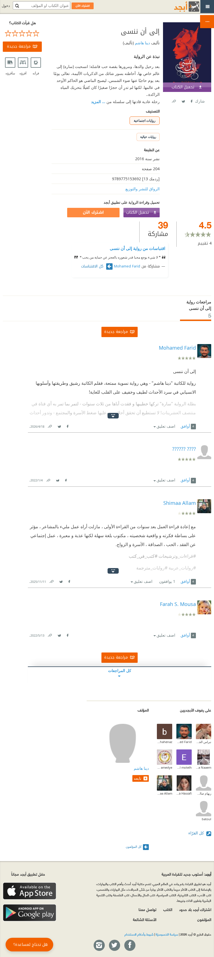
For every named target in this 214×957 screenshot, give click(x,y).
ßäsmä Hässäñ (184, 793)
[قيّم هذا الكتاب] (22, 33)
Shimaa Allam (164, 793)
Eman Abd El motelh (184, 767)
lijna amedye (164, 767)
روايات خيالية (148, 137)
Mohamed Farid (127, 266)
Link (49, 425)
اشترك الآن (93, 212)
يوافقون (167, 581)
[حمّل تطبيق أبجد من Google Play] (29, 913)
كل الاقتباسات (93, 266)
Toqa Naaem (203, 767)
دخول (6, 5)
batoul (206, 819)
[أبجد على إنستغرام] (99, 945)
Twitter (183, 100)
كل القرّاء (196, 833)
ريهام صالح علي (203, 793)
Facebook (191, 100)
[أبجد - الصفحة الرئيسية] (179, 6)
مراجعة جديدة (19, 46)
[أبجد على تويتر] (114, 945)
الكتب (167, 909)
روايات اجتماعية (144, 120)
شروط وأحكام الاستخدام (139, 934)
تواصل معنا (147, 909)
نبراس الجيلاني (203, 742)
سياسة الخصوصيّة (167, 934)
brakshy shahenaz (164, 742)
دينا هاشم (142, 42)
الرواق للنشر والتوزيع (142, 188)
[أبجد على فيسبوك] (129, 945)
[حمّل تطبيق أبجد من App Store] (29, 891)
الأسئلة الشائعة (144, 919)
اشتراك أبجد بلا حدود (195, 909)
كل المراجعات (119, 670)
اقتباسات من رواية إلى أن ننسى (137, 248)
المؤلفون (204, 919)
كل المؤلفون (134, 846)
